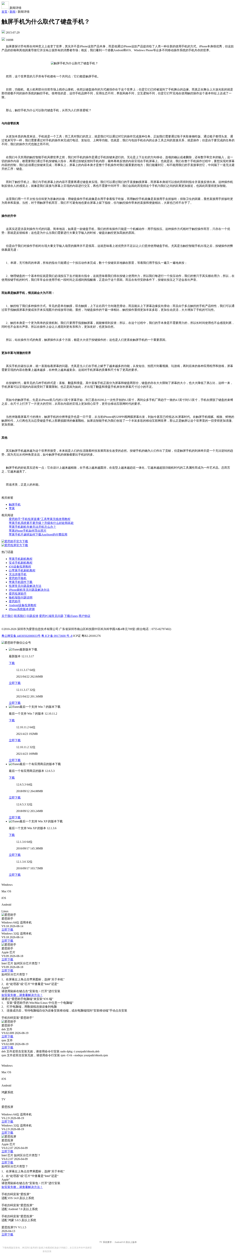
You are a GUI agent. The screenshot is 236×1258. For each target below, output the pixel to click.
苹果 (12, 508)
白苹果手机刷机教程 (22, 570)
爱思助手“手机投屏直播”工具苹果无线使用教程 (39, 519)
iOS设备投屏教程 (20, 566)
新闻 (12, 11)
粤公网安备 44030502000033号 (21, 635)
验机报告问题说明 (20, 597)
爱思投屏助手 (18, 593)
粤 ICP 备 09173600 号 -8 (56, 635)
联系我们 (20, 615)
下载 (12, 663)
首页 (4, 11)
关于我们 (7, 615)
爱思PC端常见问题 (51, 615)
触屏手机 (15, 504)
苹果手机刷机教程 (20, 558)
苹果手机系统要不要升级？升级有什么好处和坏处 (41, 522)
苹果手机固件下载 (20, 582)
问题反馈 (32, 615)
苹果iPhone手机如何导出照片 (27, 530)
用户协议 (84, 615)
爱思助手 (15, 601)
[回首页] (5, 7)
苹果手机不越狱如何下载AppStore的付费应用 (38, 534)
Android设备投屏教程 (22, 605)
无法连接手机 (18, 574)
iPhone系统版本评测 (22, 609)
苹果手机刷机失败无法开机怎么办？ (32, 526)
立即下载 (15, 683)
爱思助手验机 (18, 578)
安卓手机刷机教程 (20, 562)
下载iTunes (71, 615)
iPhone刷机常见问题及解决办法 (29, 589)
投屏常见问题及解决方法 (25, 585)
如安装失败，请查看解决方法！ (22, 995)
